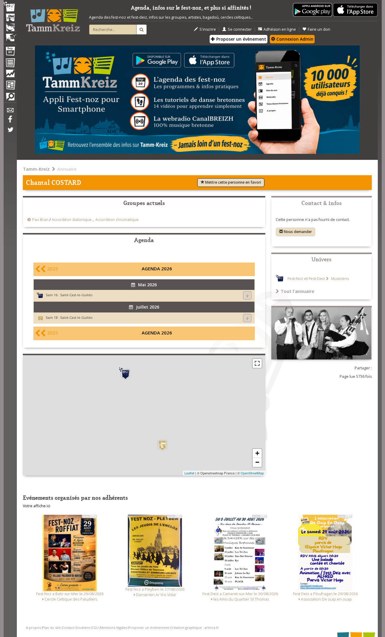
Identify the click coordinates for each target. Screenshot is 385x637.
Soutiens (83, 627)
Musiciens (339, 278)
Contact (68, 627)
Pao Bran (40, 219)
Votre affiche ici (36, 505)
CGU (95, 627)
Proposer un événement (148, 627)
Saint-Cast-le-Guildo (76, 295)
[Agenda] (10, 52)
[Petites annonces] (10, 98)
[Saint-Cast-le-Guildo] (125, 373)
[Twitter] (10, 132)
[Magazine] (10, 85)
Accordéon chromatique (117, 219)
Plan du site (51, 627)
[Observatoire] (10, 75)
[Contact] (10, 112)
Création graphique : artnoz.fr (194, 627)
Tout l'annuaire (297, 291)
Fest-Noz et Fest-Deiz (306, 278)
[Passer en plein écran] (257, 363)
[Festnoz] (10, 7)
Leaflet (189, 473)
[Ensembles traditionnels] (10, 35)
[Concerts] (10, 18)
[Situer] (247, 295)
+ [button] (257, 453)
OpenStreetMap (252, 473)
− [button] (257, 462)
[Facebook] (10, 121)
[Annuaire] (10, 64)
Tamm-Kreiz (36, 169)
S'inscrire (207, 29)
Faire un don (319, 29)
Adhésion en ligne (279, 29)
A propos (33, 627)
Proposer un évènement (240, 39)
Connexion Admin (294, 39)
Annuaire (67, 169)
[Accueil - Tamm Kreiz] (53, 18)
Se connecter (240, 29)
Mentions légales (113, 627)
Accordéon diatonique (72, 219)
